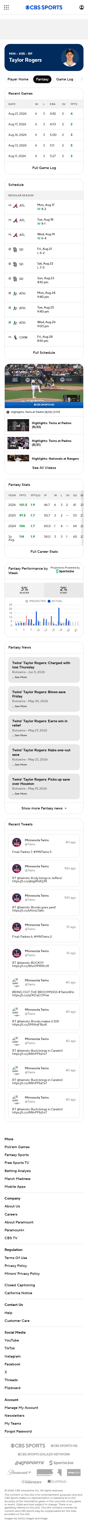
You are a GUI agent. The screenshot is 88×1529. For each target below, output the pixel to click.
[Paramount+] (19, 1471)
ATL (22, 206)
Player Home (17, 79)
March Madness (17, 1179)
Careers (11, 1214)
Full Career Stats (44, 551)
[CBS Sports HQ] (64, 1445)
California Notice (18, 1293)
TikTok (10, 1348)
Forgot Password (18, 1431)
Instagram (13, 1356)
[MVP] (74, 1471)
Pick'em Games (17, 1147)
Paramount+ (14, 1230)
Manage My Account (21, 1408)
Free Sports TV (17, 1163)
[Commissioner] (49, 1471)
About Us (12, 1206)
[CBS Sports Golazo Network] (44, 1453)
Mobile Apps (15, 1186)
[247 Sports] (29, 1462)
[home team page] (15, 205)
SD (21, 250)
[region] (44, 386)
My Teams (13, 1423)
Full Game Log (44, 168)
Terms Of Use (16, 1258)
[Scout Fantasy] (31, 1481)
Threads (11, 1380)
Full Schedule (44, 352)
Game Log (64, 79)
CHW (23, 338)
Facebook (12, 1364)
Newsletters (14, 1415)
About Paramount (19, 1222)
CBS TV (11, 1238)
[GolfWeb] (57, 1481)
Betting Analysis (18, 1171)
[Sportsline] (61, 1462)
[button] (6, 7)
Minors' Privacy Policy (22, 1273)
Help (8, 1313)
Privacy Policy (16, 1266)
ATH (22, 294)
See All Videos (44, 468)
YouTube (12, 1340)
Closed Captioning (20, 1285)
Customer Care (17, 1321)
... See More (19, 677)
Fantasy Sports (17, 1155)
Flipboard (13, 1388)
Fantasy (42, 79)
